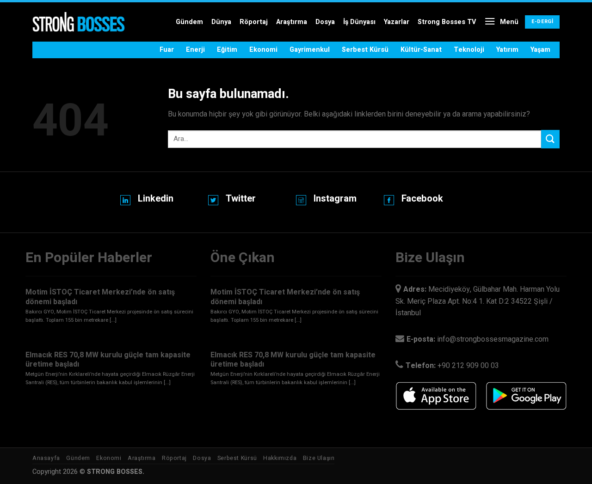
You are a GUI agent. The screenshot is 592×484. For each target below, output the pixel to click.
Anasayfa (46, 458)
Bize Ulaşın (319, 458)
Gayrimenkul (310, 50)
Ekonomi (263, 50)
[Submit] (550, 139)
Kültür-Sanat (421, 50)
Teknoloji (469, 50)
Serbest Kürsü (365, 50)
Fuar (167, 50)
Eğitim (227, 50)
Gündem (189, 22)
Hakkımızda (279, 458)
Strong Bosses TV (447, 22)
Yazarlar (396, 22)
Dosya (325, 22)
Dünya (221, 22)
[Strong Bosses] (78, 22)
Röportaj (254, 22)
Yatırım (507, 50)
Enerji (195, 50)
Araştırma (291, 22)
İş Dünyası (359, 22)
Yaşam (540, 50)
